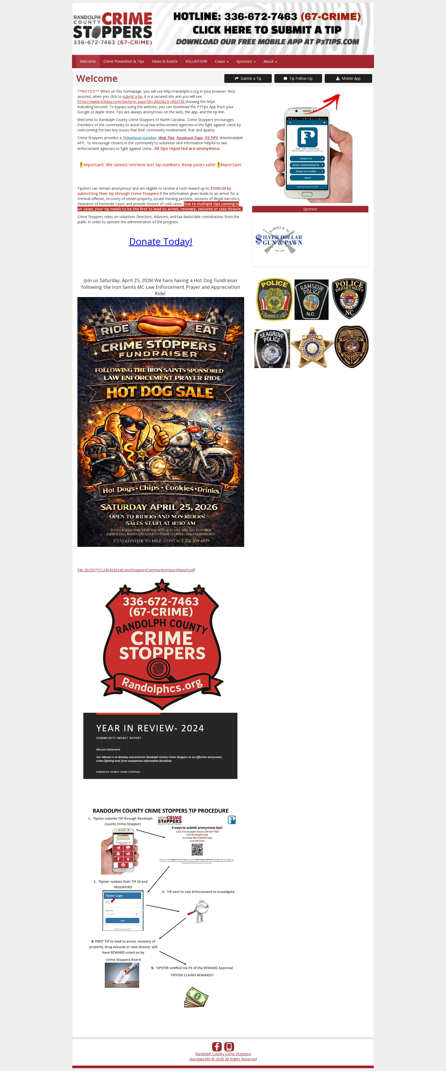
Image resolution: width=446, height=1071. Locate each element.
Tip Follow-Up (300, 78)
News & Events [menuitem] (165, 61)
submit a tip (132, 96)
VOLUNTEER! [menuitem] (196, 61)
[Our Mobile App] (229, 1048)
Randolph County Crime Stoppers (223, 1053)
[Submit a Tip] (223, 29)
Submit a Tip (249, 78)
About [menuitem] (269, 61)
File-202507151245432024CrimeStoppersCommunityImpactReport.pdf (136, 570)
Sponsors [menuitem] (244, 61)
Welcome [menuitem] (88, 61)
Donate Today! (160, 241)
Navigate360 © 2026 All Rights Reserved (223, 1059)
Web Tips (166, 137)
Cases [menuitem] (220, 61)
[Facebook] (217, 1048)
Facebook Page (189, 137)
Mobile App (350, 78)
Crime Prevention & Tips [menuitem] (123, 61)
